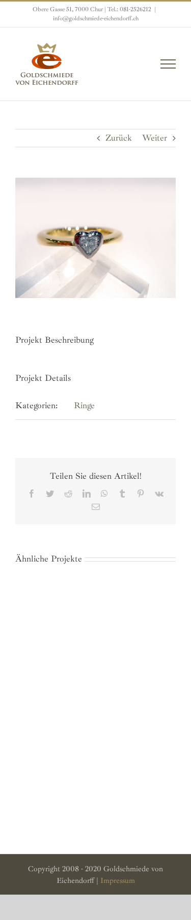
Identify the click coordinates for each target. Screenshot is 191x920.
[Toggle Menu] (168, 64)
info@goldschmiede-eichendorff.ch (96, 18)
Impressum (117, 880)
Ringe (84, 405)
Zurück (118, 138)
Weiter (154, 138)
